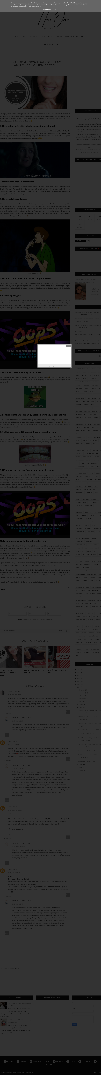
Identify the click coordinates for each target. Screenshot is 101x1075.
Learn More (47, 9)
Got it (56, 9)
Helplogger (57, 366)
